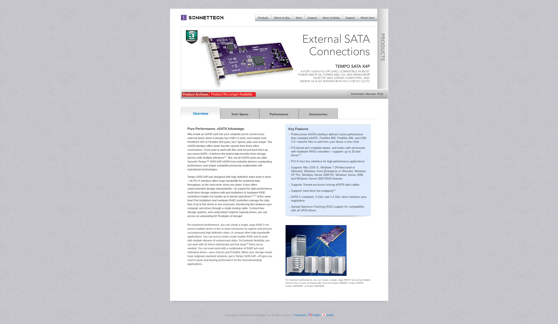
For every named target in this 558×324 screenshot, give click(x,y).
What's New (367, 17)
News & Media (331, 17)
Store (299, 17)
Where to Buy (282, 17)
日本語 (329, 315)
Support (350, 17)
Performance (279, 114)
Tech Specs (239, 114)
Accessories (318, 114)
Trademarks (299, 315)
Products (263, 17)
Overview (200, 113)
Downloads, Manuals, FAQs (367, 93)
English (316, 315)
